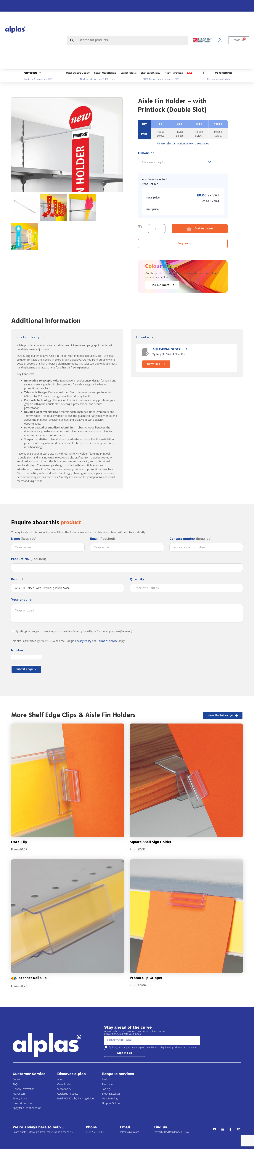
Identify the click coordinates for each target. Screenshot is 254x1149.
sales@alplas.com (129, 1132)
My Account (19, 1093)
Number (17, 650)
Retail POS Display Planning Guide (75, 1098)
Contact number (190, 539)
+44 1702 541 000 (95, 1132)
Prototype (107, 1084)
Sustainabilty (64, 1089)
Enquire (183, 243)
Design (106, 1079)
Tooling (106, 1089)
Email (102, 539)
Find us (160, 1127)
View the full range (220, 715)
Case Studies (64, 1084)
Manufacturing (110, 1098)
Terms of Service (107, 641)
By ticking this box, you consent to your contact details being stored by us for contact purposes (74, 631)
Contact (17, 1079)
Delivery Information (23, 1089)
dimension (146, 153)
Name (23, 539)
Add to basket (203, 228)
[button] (32, 73)
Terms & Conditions (23, 1103)
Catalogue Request (67, 1093)
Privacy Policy (83, 641)
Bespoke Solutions (112, 1103)
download (153, 364)
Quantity (137, 579)
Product (17, 579)
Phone (91, 1127)
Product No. (28, 559)
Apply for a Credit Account (27, 1108)
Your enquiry (21, 600)
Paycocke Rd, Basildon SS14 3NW (171, 1132)
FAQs (15, 1084)
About (60, 1079)
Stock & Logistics (111, 1093)
